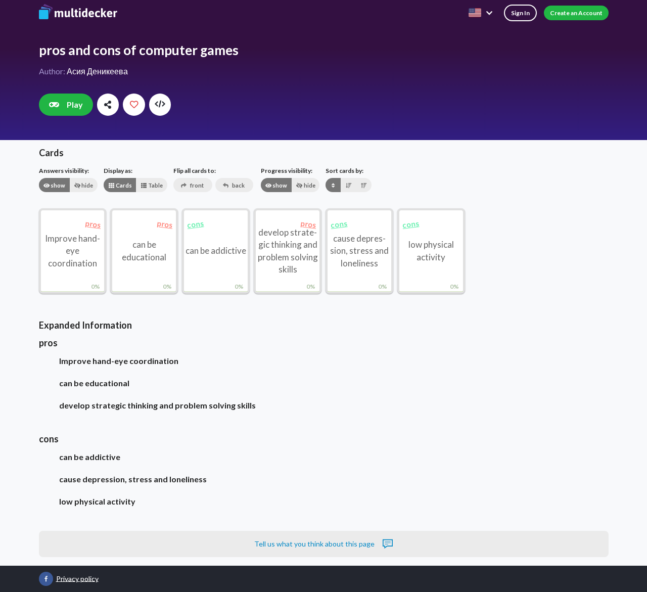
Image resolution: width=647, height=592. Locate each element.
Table (155, 185)
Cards (123, 185)
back (238, 185)
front (196, 185)
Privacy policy (77, 578)
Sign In (520, 13)
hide (86, 185)
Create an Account (576, 13)
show (57, 185)
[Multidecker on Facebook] (46, 579)
